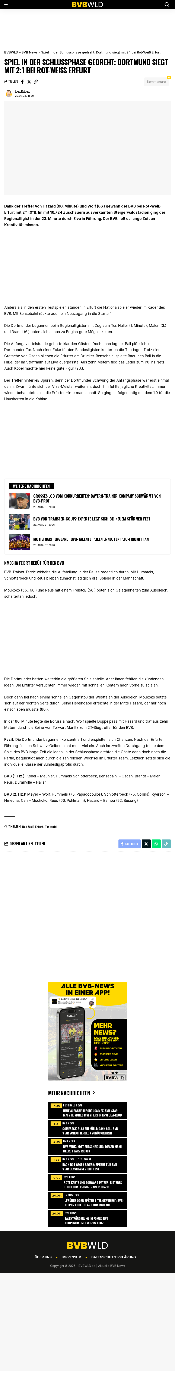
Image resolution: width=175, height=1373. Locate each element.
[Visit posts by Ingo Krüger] (8, 93)
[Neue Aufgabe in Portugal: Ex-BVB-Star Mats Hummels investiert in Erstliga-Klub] (87, 1110)
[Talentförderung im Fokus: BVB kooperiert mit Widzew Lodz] (87, 1218)
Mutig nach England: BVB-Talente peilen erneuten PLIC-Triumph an (91, 539)
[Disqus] (87, 912)
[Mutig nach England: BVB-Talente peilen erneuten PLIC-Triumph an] (19, 542)
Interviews (72, 1195)
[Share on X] (29, 81)
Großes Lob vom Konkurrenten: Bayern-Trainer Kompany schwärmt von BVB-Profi (96, 498)
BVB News (30, 52)
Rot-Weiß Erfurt (32, 826)
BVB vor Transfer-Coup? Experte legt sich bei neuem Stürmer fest (91, 519)
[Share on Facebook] (22, 81)
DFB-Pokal (84, 1159)
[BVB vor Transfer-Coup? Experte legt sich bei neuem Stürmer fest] (19, 522)
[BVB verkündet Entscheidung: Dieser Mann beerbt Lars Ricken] (87, 1146)
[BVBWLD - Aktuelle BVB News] (87, 4)
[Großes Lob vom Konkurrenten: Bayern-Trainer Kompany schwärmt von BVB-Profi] (19, 501)
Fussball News (72, 1105)
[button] (8, 4)
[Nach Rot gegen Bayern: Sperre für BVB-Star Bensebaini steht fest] (87, 1164)
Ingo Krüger (22, 91)
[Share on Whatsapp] (156, 843)
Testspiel (51, 826)
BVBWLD (11, 52)
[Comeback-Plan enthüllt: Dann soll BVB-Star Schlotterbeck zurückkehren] (87, 1128)
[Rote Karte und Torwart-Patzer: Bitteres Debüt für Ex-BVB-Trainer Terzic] (87, 1182)
